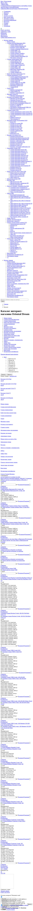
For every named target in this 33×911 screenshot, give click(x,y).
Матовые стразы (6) (12, 94)
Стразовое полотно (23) (16, 190)
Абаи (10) (12, 234)
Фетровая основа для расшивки (9, 430)
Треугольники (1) (15, 119)
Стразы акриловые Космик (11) (18, 158)
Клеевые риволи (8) (15, 170)
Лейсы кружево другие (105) (18, 215)
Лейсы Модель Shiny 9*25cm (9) (19, 205)
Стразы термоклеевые (7, 410)
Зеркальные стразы (6, 442)
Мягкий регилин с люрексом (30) (19, 183)
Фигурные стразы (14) (16, 57)
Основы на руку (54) (16, 129)
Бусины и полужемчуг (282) (14, 97)
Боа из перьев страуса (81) (17, 174)
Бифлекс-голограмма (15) (17, 92)
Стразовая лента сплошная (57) (18, 187)
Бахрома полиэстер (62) (16, 136)
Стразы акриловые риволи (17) (18, 151)
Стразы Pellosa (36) (15, 68)
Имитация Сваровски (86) (17, 69)
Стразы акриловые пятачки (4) (18, 162)
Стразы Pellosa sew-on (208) (17, 82)
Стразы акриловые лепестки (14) (19, 155)
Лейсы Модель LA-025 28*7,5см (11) (20, 212)
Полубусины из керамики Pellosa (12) (20, 103)
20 (1, 872)
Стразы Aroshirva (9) (15, 72)
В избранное (4, 487)
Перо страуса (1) (14, 177)
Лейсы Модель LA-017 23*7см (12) (19, 209)
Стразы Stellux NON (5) (16, 44)
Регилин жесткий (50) (16, 184)
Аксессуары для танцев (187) (15, 238)
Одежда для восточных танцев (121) (17, 222)
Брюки (12, 227)
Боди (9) (12, 231)
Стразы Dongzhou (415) (16, 79)
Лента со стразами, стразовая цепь (10, 447)
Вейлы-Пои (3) (14, 243)
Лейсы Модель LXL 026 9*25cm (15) (20, 213)
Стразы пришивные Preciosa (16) (19, 76)
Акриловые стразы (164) (13, 148)
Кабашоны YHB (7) (15, 106)
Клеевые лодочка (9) (15, 168)
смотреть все (13, 376)
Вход (2, 1)
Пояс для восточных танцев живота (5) (21, 232)
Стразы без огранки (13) (16, 54)
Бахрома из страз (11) (16, 145)
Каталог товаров (8, 40)
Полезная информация (10, 20)
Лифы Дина (4, 453)
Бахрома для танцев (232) (14, 135)
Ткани (2, 418)
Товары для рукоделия (7, 456)
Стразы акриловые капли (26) (18, 149)
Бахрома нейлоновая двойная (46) (19, 139)
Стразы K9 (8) (14, 87)
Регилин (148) (11, 180)
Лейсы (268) (10, 193)
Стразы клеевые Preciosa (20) (18, 46)
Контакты (10, 8)
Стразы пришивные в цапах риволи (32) (21, 114)
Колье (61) (13, 122)
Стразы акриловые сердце (17, 164)
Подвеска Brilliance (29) (16, 84)
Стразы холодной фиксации (8, 407)
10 (1, 873)
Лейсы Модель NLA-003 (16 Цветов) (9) (21, 203)
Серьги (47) (13, 132)
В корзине (26, 484)
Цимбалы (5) (13, 251)
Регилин (3, 445)
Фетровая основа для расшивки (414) (17, 120)
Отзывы (15, 8)
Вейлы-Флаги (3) (15, 244)
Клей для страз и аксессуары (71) (16, 73)
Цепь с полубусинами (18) (17, 192)
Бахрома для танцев (6, 433)
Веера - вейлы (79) (15, 240)
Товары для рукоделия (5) (14, 219)
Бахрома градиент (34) (16, 143)
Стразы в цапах (5, 427)
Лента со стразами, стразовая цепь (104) (18, 186)
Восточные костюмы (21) (17, 235)
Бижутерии (4, 468)
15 (3, 873)
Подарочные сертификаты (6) (15, 254)
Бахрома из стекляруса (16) (17, 142)
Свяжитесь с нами (6, 31)
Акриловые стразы (6, 436)
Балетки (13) (13, 225)
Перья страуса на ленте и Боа (8, 439)
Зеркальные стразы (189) (14, 178)
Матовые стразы (5, 421)
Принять (30, 904)
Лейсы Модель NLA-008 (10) (18, 206)
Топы (11, 230)
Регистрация (7, 1)
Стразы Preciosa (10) (15, 62)
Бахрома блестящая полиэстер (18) (19, 138)
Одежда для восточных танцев (9, 462)
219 (4, 869)
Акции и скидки (20, 5)
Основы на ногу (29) (16, 125)
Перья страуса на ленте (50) (17, 173)
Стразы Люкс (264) (15, 52)
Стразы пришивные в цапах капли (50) (21, 111)
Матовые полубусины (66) (17, 98)
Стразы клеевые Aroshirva (17, 53)
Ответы (20, 8)
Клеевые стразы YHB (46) (17, 47)
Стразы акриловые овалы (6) (18, 154)
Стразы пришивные (6, 415)
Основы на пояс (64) (15, 126)
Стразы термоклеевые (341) (14, 59)
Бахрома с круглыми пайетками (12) (20, 146)
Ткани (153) (10, 88)
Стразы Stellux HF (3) (16, 60)
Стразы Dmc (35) (14, 71)
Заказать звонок (5, 891)
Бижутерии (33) (11, 253)
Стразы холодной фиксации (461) (16, 43)
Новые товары (11, 41)
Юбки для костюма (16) (16, 237)
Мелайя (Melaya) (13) (16, 248)
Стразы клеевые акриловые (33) (19, 56)
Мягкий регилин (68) (16, 181)
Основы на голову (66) (16, 123)
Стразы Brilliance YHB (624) (18, 78)
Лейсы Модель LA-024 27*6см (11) (19, 211)
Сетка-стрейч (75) (15, 91)
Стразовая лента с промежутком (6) (20, 189)
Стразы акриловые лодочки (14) (19, 157)
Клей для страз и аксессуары (8, 412)
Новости (9, 5)
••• (7, 257)
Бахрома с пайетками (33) (17, 141)
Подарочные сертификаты (8, 471)
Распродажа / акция (6, 459)
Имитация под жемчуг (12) (17, 108)
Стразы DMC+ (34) (15, 66)
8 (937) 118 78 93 (5, 30)
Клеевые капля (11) (15, 167)
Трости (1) (13, 250)
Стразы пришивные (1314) (14, 75)
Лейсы (2, 450)
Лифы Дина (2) (11, 218)
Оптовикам (25, 8)
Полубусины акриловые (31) (18, 101)
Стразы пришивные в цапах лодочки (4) (21, 113)
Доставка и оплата (8, 7)
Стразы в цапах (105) (13, 110)
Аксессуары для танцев (7, 465)
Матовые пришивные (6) (17, 95)
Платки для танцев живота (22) (18, 241)
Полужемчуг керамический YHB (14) (20, 107)
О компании (4, 5)
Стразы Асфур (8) (15, 81)
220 (6, 869)
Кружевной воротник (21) (17, 195)
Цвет (5, 357)
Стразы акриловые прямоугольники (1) (21, 161)
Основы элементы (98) (16, 130)
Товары (14, 5)
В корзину (21, 484)
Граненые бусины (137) (16, 100)
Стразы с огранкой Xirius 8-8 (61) (19, 49)
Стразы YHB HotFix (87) (17, 63)
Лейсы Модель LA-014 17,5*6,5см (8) (20, 208)
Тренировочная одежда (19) (17, 224)
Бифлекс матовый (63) (16, 90)
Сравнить (3, 486)
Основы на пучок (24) (16, 127)
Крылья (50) (13, 246)
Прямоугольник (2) (15, 117)
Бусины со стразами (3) (16, 104)
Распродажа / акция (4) (13, 221)
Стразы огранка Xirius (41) (17, 65)
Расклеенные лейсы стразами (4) (19, 216)
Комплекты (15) (14, 133)
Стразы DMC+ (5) (15, 50)
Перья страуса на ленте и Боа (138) (16, 171)
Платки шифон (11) (15, 247)
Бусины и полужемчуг (7, 424)
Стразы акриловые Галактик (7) (19, 152)
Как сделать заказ (8, 17)
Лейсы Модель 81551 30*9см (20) (19, 196)
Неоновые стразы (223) (16, 85)
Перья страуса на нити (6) (17, 176)
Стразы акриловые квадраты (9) (19, 160)
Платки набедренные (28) (17, 228)
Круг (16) (12, 116)
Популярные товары (12, 256)
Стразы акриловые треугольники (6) (20, 165)
